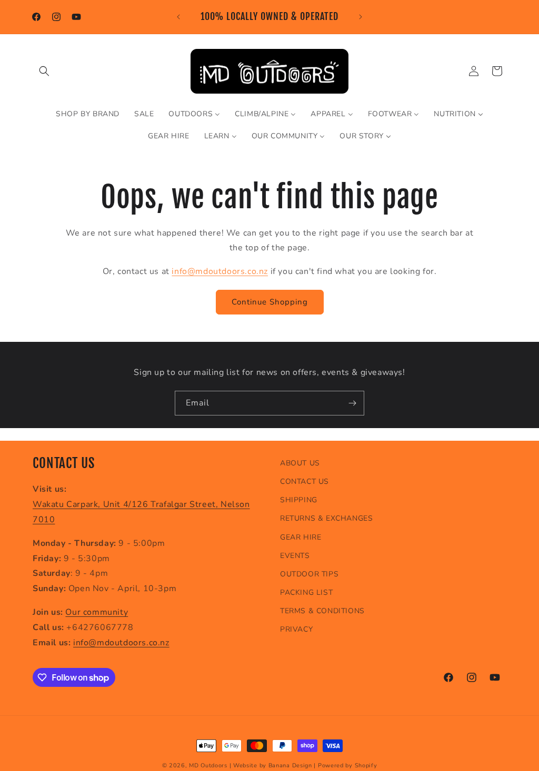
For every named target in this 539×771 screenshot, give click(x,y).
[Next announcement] (360, 17)
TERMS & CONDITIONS (322, 611)
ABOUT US (300, 463)
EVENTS (295, 556)
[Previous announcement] (178, 17)
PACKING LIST (306, 592)
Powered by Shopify (347, 765)
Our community (96, 612)
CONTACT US (304, 481)
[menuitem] (87, 114)
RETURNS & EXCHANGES (326, 518)
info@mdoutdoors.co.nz (220, 271)
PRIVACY (296, 629)
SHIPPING (298, 500)
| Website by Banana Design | (272, 765)
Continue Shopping (270, 302)
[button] (44, 71)
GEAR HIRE (300, 537)
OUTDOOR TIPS (309, 574)
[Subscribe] (352, 403)
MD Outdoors (208, 765)
